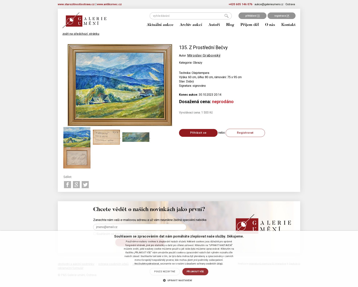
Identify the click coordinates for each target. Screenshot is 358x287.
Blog (230, 25)
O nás (270, 25)
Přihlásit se (198, 132)
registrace (280, 15)
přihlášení (251, 15)
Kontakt (288, 25)
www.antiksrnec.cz (109, 4)
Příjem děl (250, 25)
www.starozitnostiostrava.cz (76, 4)
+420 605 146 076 (240, 4)
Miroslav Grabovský (204, 55)
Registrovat (245, 132)
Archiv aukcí (191, 25)
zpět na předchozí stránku (80, 34)
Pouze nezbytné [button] (164, 271)
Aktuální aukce (160, 25)
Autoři (214, 25)
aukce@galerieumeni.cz (269, 4)
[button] (179, 280)
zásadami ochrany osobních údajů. (204, 263)
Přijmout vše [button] (195, 271)
